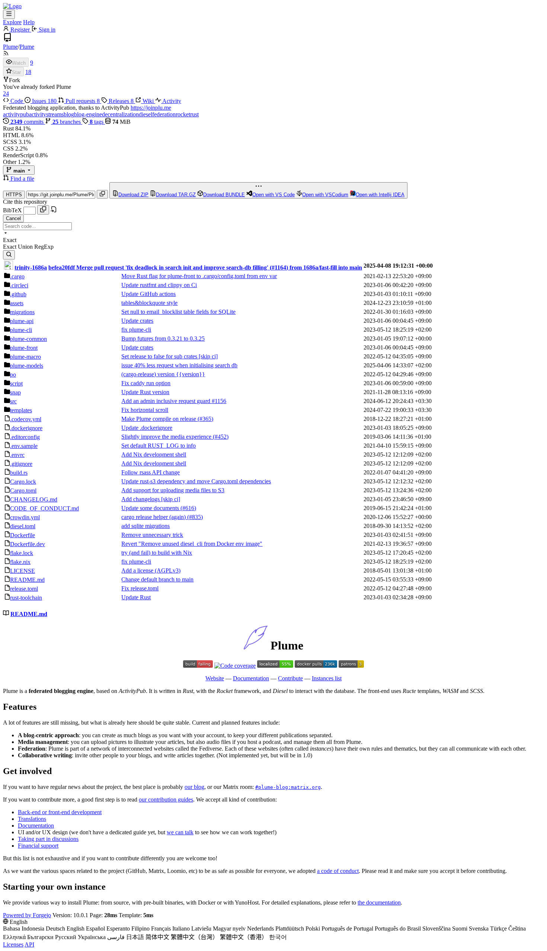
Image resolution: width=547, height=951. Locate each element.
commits (27, 122)
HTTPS (14, 194)
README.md (27, 580)
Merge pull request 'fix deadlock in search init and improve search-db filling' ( (174, 267)
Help (29, 22)
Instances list (327, 678)
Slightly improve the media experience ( (168, 436)
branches (67, 122)
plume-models (26, 365)
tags (97, 122)
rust (194, 114)
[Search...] (9, 254)
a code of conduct (338, 871)
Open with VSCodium (325, 194)
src (13, 401)
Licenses (13, 944)
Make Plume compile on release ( (160, 419)
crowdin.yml (25, 517)
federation (164, 114)
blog (69, 114)
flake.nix (20, 562)
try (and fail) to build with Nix (156, 552)
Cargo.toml (23, 490)
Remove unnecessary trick (152, 535)
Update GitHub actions (148, 294)
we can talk (180, 832)
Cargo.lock (23, 481)
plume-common (28, 339)
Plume (10, 46)
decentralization (120, 114)
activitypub (16, 114)
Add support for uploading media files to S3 (172, 490)
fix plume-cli (136, 329)
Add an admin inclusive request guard (166, 401)
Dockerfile (22, 535)
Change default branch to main (157, 579)
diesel (145, 114)
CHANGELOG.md (33, 499)
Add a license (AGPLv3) (150, 570)
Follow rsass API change (150, 472)
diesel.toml (22, 526)
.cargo (17, 276)
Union (26, 247)
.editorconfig (25, 437)
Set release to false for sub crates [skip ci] (169, 356)
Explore (12, 22)
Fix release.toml (140, 588)
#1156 (219, 401)
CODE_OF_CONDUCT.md (44, 508)
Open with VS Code (273, 194)
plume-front (24, 348)
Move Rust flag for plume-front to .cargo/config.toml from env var (199, 276)
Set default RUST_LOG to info (158, 445)
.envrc (17, 455)
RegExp (44, 247)
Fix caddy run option (145, 383)
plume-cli (21, 330)
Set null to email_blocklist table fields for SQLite (178, 312)
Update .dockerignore (146, 428)
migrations (22, 312)
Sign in (46, 29)
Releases (120, 101)
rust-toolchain (26, 597)
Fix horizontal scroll (144, 410)
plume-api (21, 321)
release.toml (24, 589)
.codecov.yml (25, 419)
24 (6, 93)
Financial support (38, 845)
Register (20, 29)
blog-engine (88, 114)
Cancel (13, 218)
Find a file (22, 178)
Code (17, 101)
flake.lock (21, 553)
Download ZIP (133, 194)
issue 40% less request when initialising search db (179, 365)
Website (214, 678)
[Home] (12, 6)
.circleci (19, 285)
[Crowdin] (275, 666)
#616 (188, 508)
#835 (195, 517)
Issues (44, 101)
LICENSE (22, 571)
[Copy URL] (102, 194)
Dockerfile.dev (27, 544)
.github (18, 294)
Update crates (137, 320)
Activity (171, 101)
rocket (183, 114)
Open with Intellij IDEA (380, 194)
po (13, 374)
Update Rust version (145, 392)
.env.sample (24, 446)
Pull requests (82, 101)
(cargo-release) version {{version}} (163, 374)
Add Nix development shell (153, 454)
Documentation (251, 678)
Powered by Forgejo (27, 915)
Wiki (148, 101)
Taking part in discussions (48, 839)
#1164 (279, 267)
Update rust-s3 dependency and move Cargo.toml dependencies (196, 481)
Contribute (290, 678)
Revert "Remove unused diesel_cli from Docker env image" (191, 544)
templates (21, 410)
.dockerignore (26, 428)
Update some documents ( (151, 508)
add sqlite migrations (145, 526)
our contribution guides (166, 799)
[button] (6, 178)
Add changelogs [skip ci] (150, 499)
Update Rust (136, 597)
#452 (221, 436)
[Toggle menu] (9, 14)
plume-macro (25, 357)
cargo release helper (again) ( (155, 517)
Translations (32, 819)
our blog (194, 787)
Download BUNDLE (224, 194)
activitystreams (46, 114)
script (16, 383)
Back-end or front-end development (60, 812)
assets (16, 303)
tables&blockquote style (149, 303)
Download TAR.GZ (176, 194)
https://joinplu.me (151, 107)
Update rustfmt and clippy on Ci (159, 285)
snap (15, 392)
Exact (10, 247)
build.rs (19, 473)
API (29, 944)
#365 (205, 419)
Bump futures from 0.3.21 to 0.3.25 (163, 338)
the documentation (379, 902)
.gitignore (21, 464)
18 (28, 72)
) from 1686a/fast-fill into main (324, 267)
